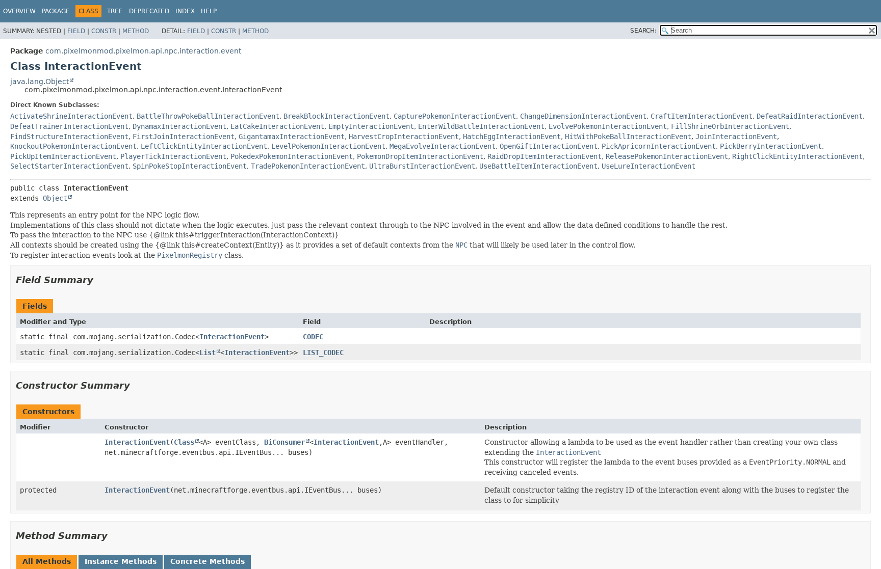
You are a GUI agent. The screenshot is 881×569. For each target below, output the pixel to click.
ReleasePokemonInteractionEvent (667, 156)
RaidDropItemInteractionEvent (544, 156)
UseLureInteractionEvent (648, 166)
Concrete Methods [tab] (207, 561)
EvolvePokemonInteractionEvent (608, 126)
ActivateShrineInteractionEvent (71, 116)
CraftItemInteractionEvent (702, 116)
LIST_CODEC (323, 352)
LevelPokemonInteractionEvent (328, 146)
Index (185, 11)
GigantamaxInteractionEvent (292, 136)
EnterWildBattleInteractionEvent (481, 126)
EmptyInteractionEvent (371, 126)
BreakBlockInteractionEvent (336, 116)
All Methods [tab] (46, 561)
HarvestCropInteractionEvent (404, 136)
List (207, 352)
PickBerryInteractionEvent (771, 146)
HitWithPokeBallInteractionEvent (628, 136)
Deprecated (149, 11)
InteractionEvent (232, 337)
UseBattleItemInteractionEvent (538, 166)
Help (209, 11)
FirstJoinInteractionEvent (184, 136)
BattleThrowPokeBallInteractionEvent (208, 116)
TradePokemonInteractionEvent (308, 166)
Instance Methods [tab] (121, 561)
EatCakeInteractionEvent (277, 126)
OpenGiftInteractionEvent (549, 146)
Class (184, 442)
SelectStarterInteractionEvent (69, 166)
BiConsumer (284, 442)
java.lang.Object (39, 81)
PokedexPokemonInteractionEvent (291, 156)
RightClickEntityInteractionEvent (797, 156)
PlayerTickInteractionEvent (173, 156)
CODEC (313, 337)
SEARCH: (643, 30)
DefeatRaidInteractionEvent (810, 116)
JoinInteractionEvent (736, 136)
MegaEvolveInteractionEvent (443, 146)
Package (56, 11)
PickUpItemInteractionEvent (63, 156)
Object (55, 198)
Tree (115, 11)
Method (135, 31)
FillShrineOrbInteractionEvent (730, 126)
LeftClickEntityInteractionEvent (204, 146)
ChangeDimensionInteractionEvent (583, 116)
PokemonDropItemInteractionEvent (420, 156)
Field (76, 31)
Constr (103, 31)
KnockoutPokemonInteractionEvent (73, 146)
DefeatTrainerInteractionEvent (69, 126)
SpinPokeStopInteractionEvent (190, 166)
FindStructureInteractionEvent (69, 136)
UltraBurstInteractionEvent (422, 166)
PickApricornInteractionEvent (659, 146)
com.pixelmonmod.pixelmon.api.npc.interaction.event (143, 51)
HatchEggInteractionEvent (512, 136)
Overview (19, 11)
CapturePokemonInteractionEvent (455, 116)
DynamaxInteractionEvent (179, 126)
